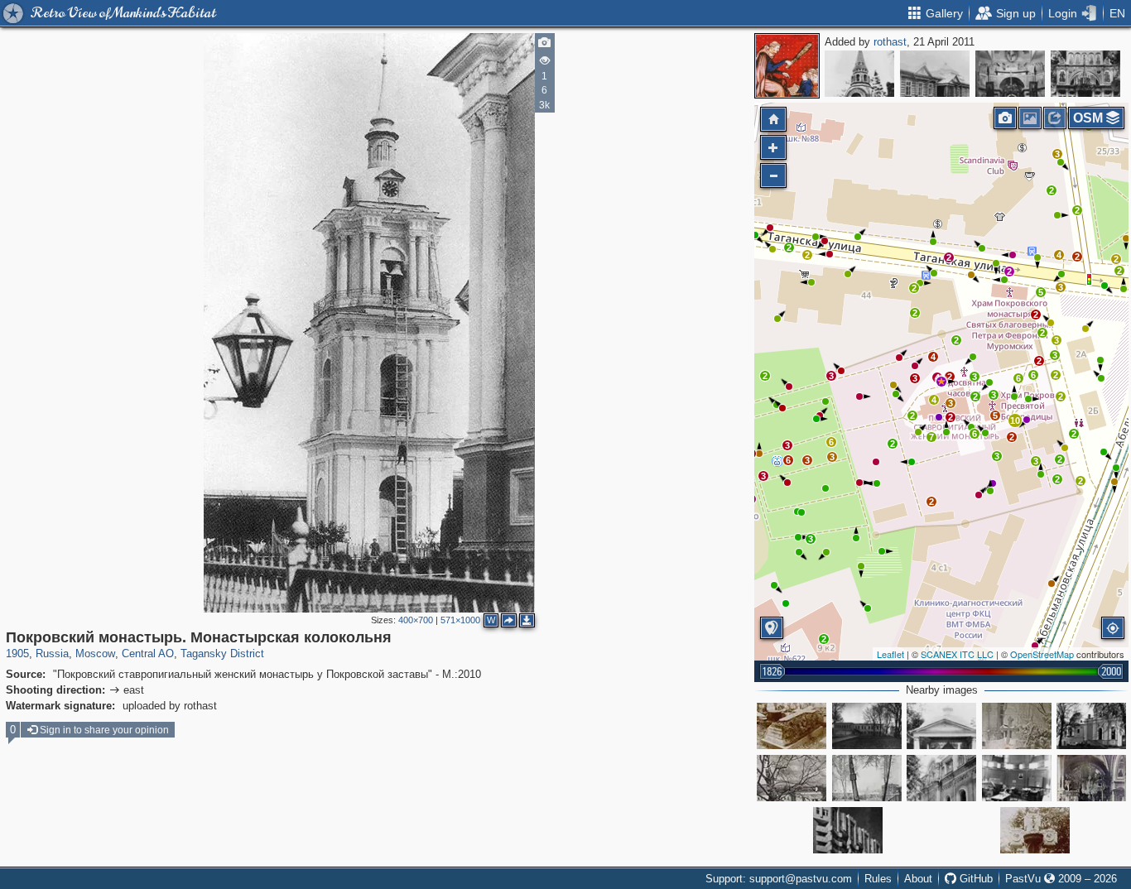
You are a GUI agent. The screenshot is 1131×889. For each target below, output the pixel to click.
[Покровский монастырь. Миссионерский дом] (935, 73)
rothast (890, 42)
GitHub (974, 878)
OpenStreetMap (1042, 654)
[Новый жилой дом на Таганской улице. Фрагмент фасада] (848, 830)
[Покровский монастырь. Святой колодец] (941, 726)
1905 (17, 653)
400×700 (415, 620)
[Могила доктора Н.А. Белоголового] (1017, 726)
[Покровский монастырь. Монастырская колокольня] (941, 382)
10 (1015, 420)
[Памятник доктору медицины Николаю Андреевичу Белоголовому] (791, 726)
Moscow (95, 653)
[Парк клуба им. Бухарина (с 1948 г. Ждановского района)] (867, 778)
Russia (52, 653)
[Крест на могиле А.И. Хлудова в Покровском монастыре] (1035, 830)
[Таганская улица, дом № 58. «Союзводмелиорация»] (1017, 778)
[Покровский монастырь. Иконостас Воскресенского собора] (1091, 778)
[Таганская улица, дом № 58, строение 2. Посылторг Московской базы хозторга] (867, 726)
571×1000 (460, 620)
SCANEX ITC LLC (957, 654)
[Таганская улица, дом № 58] (1091, 726)
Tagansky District (222, 653)
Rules (878, 878)
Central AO (148, 653)
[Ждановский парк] (791, 778)
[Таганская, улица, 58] (941, 778)
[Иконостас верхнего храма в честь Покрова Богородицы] (1010, 73)
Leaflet (890, 654)
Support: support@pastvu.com (778, 878)
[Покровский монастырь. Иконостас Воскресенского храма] (1085, 73)
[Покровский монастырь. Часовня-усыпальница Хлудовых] (859, 73)
